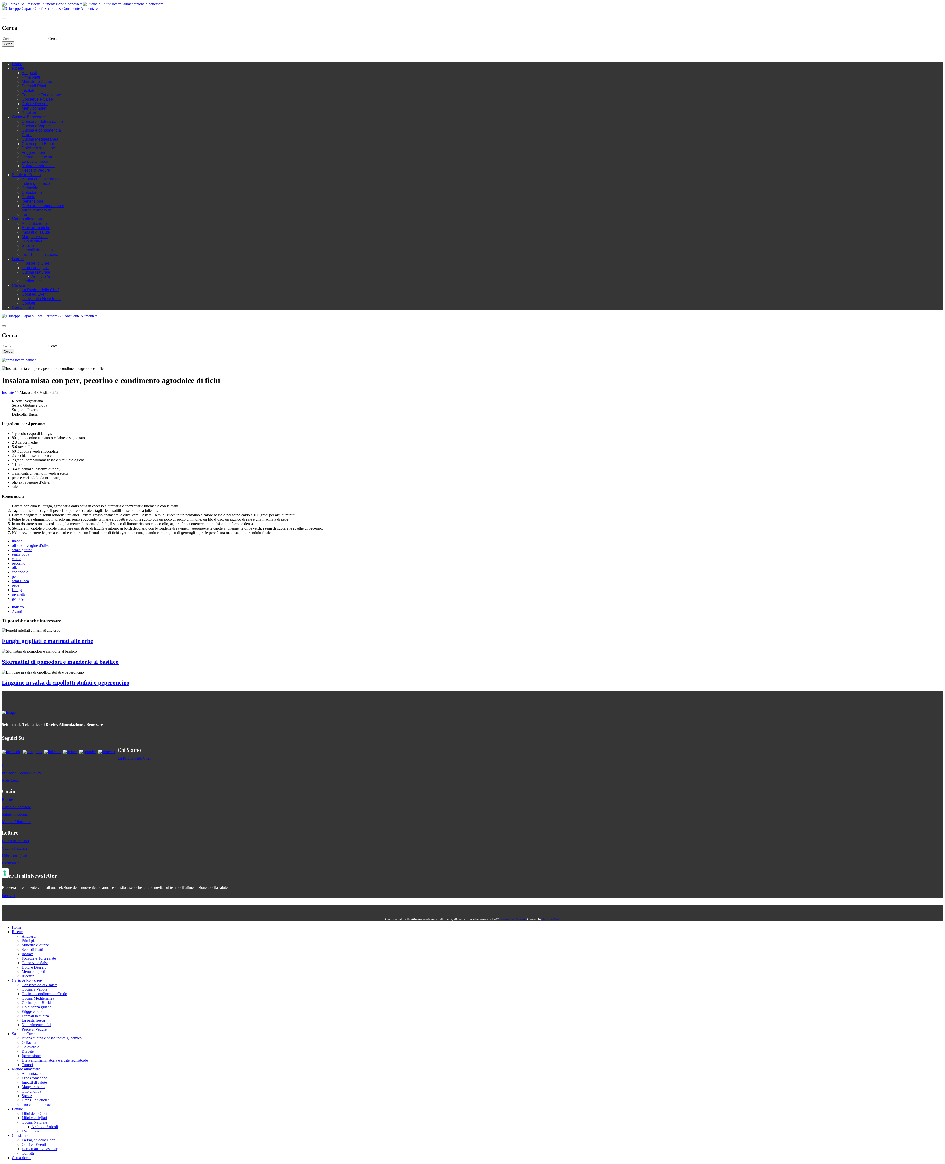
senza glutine (22, 550)
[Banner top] (50, 8)
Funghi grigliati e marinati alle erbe (47, 641)
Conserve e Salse (37, 99)
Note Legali (11, 780)
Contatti (28, 303)
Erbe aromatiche (36, 228)
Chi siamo (21, 285)
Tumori (28, 214)
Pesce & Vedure (36, 170)
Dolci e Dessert (35, 104)
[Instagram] (24, 54)
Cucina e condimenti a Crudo (44, 994)
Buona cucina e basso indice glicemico (41, 181)
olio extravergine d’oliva (31, 545)
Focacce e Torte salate (41, 95)
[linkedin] (34, 54)
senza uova (20, 554)
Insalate (28, 90)
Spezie (28, 245)
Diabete (28, 197)
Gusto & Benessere (29, 117)
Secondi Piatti (34, 86)
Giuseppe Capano (513, 919)
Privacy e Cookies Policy (21, 773)
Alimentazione (34, 223)
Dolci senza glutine (38, 148)
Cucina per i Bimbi (38, 144)
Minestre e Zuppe (37, 82)
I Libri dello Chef (15, 841)
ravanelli (18, 594)
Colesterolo (32, 192)
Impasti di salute (36, 232)
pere (15, 576)
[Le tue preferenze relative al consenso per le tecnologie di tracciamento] (4, 873)
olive (15, 568)
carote (16, 559)
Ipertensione (32, 201)
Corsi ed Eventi (35, 294)
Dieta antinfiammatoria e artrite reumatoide (43, 208)
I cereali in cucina (37, 157)
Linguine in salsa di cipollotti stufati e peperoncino (65, 682)
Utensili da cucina (37, 250)
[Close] (4, 18)
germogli (19, 599)
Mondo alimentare (27, 219)
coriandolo (20, 572)
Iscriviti (8, 896)
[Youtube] (29, 54)
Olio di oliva (32, 241)
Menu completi (34, 108)
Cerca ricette (23, 308)
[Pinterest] (38, 54)
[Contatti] (14, 54)
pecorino (18, 563)
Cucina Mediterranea (40, 139)
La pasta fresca (35, 161)
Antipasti (29, 73)
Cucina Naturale (36, 272)
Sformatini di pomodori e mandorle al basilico (60, 662)
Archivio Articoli (45, 277)
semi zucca (20, 581)
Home (17, 64)
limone (17, 541)
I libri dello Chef (35, 263)
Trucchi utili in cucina (40, 254)
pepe (15, 585)
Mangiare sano (35, 237)
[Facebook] (19, 54)
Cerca (8, 44)
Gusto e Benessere (16, 807)
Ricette (18, 68)
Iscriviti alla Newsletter (41, 299)
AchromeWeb (551, 919)
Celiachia (30, 188)
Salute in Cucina (26, 175)
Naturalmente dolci (38, 166)
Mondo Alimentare (16, 822)
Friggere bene (34, 152)
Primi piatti (31, 77)
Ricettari (29, 113)
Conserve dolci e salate (42, 121)
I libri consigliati (35, 268)
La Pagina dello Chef (40, 290)
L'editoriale (31, 281)
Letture (18, 259)
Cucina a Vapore (36, 126)
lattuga (17, 590)
